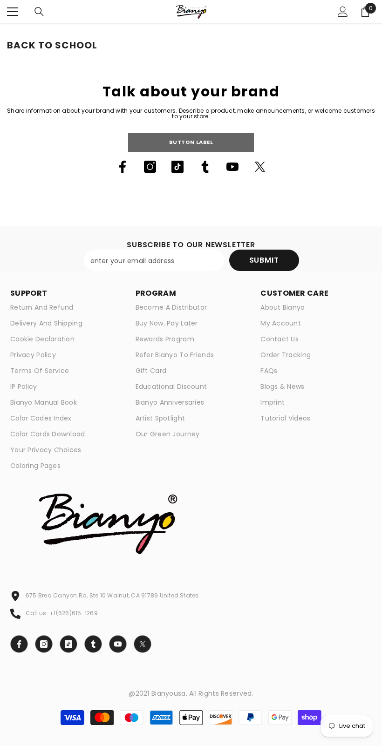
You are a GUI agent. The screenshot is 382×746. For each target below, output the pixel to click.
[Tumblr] (205, 166)
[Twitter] (260, 166)
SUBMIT (264, 260)
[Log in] (343, 12)
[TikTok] (177, 166)
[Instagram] (150, 166)
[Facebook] (122, 166)
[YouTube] (232, 166)
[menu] (12, 11)
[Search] (39, 11)
